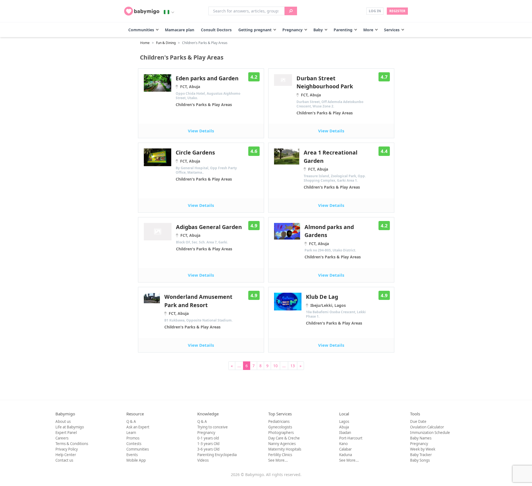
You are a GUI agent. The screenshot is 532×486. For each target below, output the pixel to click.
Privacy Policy (66, 449)
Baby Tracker (421, 454)
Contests (133, 443)
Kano (343, 443)
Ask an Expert (137, 427)
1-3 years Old (208, 443)
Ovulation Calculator (427, 427)
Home (145, 42)
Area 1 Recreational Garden (335, 169)
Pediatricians (279, 421)
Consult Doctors (216, 29)
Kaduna (345, 454)
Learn (131, 432)
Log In (375, 11)
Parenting (343, 29)
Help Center (65, 454)
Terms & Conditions (71, 443)
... (239, 365)
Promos (132, 438)
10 (275, 365)
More (368, 29)
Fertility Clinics (280, 454)
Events (132, 454)
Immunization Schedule (430, 432)
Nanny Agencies (282, 443)
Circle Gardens (206, 165)
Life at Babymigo (69, 427)
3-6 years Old (208, 449)
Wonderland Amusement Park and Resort (198, 311)
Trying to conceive (212, 427)
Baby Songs (420, 460)
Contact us (64, 460)
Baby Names (420, 438)
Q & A (131, 421)
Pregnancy (292, 29)
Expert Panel (66, 432)
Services (392, 29)
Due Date (418, 421)
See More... (278, 460)
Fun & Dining (166, 42)
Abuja (344, 427)
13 (292, 365)
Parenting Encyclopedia (217, 454)
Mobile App (136, 460)
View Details (201, 130)
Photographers (281, 432)
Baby (318, 29)
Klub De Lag (336, 309)
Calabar (345, 449)
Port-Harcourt (350, 438)
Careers (61, 438)
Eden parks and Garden (208, 90)
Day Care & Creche (284, 438)
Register (397, 11)
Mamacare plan (179, 29)
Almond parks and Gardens (333, 241)
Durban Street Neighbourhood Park (329, 94)
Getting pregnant (255, 29)
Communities (141, 29)
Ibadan (345, 432)
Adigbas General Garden (209, 237)
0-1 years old (208, 438)
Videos (203, 460)
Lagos (344, 421)
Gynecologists (280, 427)
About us (63, 421)
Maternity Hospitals (284, 449)
